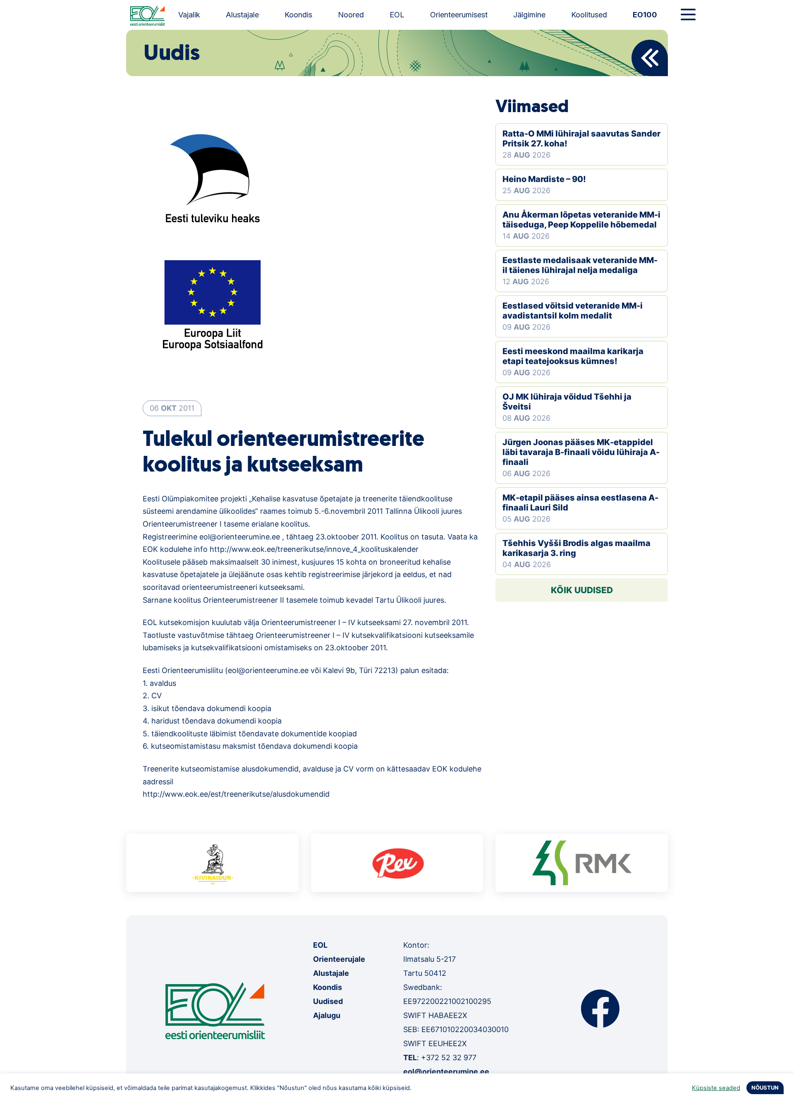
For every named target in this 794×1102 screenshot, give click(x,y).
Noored (351, 14)
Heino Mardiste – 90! (544, 179)
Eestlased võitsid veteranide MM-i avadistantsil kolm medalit (572, 311)
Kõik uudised (582, 590)
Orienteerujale (339, 959)
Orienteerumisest (459, 14)
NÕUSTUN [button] (765, 1087)
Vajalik (189, 14)
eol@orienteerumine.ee (446, 1071)
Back (649, 58)
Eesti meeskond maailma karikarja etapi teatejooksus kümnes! (572, 356)
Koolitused (589, 14)
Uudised (328, 1001)
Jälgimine (529, 14)
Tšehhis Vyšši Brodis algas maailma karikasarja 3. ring (576, 548)
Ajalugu (326, 1015)
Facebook (600, 1008)
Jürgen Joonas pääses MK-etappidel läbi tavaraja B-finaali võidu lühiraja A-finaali (581, 452)
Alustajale (242, 14)
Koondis (298, 14)
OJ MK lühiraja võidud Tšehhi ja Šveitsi (566, 402)
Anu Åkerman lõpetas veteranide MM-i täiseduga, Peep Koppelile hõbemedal (581, 220)
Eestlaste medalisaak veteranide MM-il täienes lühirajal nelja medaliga (580, 265)
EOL (397, 14)
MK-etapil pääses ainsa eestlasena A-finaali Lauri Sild (580, 503)
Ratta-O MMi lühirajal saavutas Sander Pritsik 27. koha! (581, 139)
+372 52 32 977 (448, 1057)
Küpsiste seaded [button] (716, 1088)
